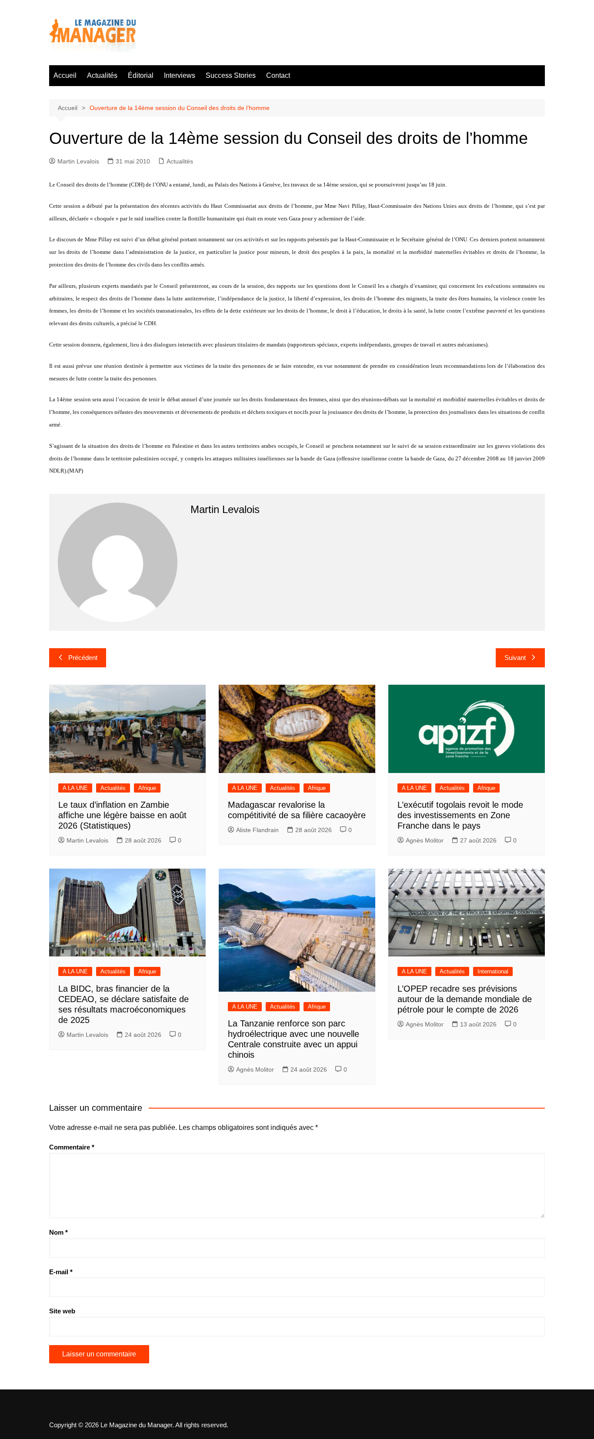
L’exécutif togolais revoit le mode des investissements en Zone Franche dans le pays (460, 815)
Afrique (147, 788)
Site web (62, 1311)
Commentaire (71, 1147)
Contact (278, 75)
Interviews (179, 75)
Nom (58, 1232)
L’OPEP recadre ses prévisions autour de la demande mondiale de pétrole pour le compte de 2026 (464, 999)
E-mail (61, 1272)
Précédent (82, 657)
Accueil (65, 75)
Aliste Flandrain (257, 829)
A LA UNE (75, 788)
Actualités (102, 75)
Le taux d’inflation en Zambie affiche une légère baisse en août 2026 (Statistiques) (122, 815)
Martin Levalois (78, 161)
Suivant (515, 657)
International (492, 971)
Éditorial (141, 75)
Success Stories (231, 75)
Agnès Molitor (425, 840)
